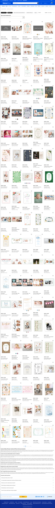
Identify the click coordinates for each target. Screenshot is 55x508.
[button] (6, 21)
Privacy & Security (23, 503)
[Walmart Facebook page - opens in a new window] (36, 496)
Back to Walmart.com (5, 0)
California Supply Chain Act (37, 503)
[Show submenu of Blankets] (29, 6)
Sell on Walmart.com (26, 502)
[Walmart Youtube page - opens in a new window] (41, 496)
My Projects (15, 0)
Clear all (39, 12)
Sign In (51, 0)
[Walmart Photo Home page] (7, 3)
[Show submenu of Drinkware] (44, 6)
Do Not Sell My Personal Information (47, 503)
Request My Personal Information (27, 504)
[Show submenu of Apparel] (40, 6)
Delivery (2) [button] (9, 12)
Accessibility (49, 502)
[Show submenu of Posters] (20, 6)
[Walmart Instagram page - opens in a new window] (43, 496)
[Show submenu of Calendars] (48, 6)
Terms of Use (18, 503)
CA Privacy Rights (29, 503)
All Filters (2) (4, 12)
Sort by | (46, 12)
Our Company (20, 502)
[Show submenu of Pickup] (7, 6)
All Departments (6, 502)
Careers (16, 502)
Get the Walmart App (12, 503)
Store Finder (11, 0)
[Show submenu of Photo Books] (34, 6)
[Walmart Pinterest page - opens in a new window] (39, 496)
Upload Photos (25, 0)
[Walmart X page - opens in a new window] (38, 496)
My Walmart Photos (19, 0)
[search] (24, 17)
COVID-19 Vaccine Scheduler (37, 502)
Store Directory (12, 502)
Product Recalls (44, 502)
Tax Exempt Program (5, 503)
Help (41, 3)
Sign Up (23, 496)
